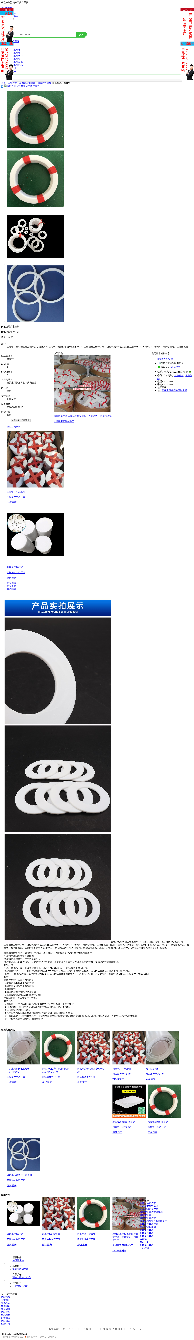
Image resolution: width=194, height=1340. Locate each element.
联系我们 (26, 420)
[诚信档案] (175, 367)
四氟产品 (12, 83)
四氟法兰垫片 (44, 83)
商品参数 (11, 586)
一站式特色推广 (20, 1286)
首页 (3, 83)
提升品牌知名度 (20, 1269)
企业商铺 (5, 420)
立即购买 (15, 420)
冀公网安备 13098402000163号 (42, 1337)
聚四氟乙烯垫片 (27, 83)
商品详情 (11, 583)
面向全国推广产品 (21, 1277)
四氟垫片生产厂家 (165, 359)
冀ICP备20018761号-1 (13, 1337)
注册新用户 (18, 1260)
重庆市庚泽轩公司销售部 (174, 390)
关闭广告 (6, 10)
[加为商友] (179, 375)
